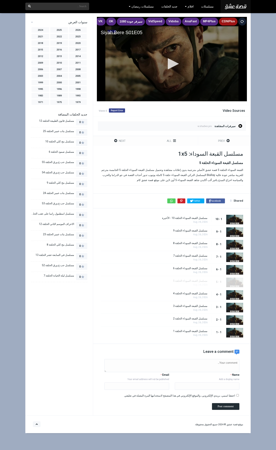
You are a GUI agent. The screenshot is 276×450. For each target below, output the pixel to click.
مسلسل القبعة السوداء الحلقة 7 (190, 255)
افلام (191, 6)
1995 (40, 89)
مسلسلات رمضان (142, 6)
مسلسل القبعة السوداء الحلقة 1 (190, 331)
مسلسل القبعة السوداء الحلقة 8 (190, 243)
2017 (78, 49)
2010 (59, 62)
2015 (40, 49)
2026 (78, 30)
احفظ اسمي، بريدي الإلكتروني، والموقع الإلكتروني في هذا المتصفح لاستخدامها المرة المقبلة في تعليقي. (179, 395)
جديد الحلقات (169, 6)
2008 (78, 69)
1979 (78, 102)
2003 (40, 75)
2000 (59, 82)
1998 (78, 89)
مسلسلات (207, 6)
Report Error (117, 110)
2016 (59, 49)
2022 (59, 36)
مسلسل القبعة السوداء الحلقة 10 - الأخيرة (184, 217)
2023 (78, 36)
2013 (59, 56)
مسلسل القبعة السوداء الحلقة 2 (190, 318)
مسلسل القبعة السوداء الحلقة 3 (190, 305)
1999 (40, 82)
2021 (40, 36)
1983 (40, 95)
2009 (40, 62)
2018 (40, 43)
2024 (40, 30)
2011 (78, 62)
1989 (59, 95)
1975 (59, 102)
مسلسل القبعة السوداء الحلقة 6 (190, 268)
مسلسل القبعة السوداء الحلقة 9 (190, 230)
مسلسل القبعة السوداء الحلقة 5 (190, 280)
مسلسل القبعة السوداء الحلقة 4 (190, 293)
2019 (59, 43)
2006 (40, 69)
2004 (59, 75)
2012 (40, 56)
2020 (78, 43)
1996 (59, 89)
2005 (78, 75)
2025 (59, 30)
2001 (78, 82)
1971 (40, 102)
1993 (78, 95)
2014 (78, 56)
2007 (59, 69)
